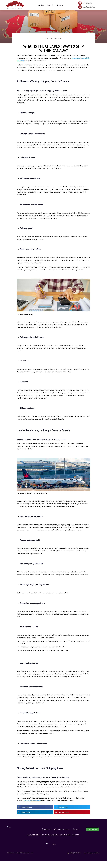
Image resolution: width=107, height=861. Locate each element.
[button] (35, 807)
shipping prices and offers (32, 801)
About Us (50, 5)
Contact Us (60, 5)
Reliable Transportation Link (15, 9)
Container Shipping (53, 38)
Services (41, 5)
